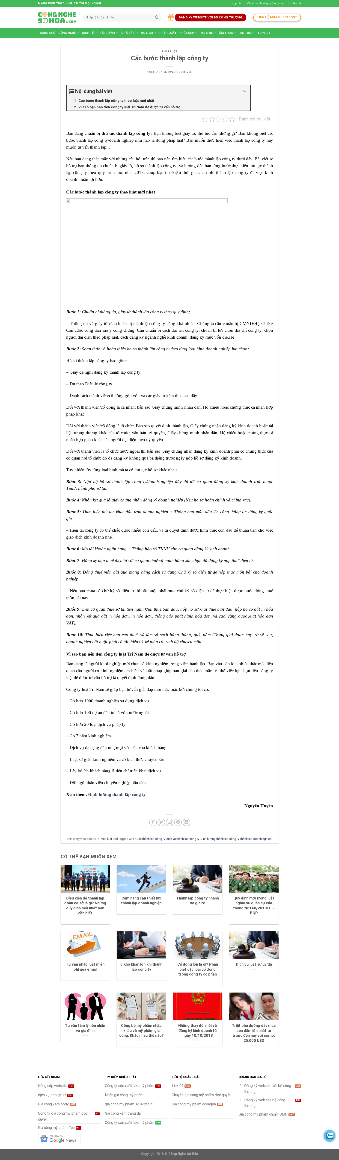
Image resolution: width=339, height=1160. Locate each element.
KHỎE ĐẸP (187, 33)
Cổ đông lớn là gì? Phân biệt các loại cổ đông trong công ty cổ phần (197, 969)
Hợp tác (237, 3)
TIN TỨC (245, 33)
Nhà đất (128, 33)
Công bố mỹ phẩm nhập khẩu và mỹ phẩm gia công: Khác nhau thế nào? (141, 1030)
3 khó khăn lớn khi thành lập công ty (141, 967)
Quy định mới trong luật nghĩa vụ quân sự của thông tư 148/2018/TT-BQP (253, 905)
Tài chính (107, 33)
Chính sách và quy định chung (266, 3)
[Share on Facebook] (153, 822)
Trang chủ (46, 33)
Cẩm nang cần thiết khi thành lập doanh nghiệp (141, 900)
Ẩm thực (226, 33)
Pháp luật (167, 33)
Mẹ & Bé (206, 33)
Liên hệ (296, 3)
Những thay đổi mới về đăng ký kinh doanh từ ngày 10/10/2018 (197, 1030)
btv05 (187, 71)
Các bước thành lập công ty (147, 839)
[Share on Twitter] (161, 822)
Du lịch (147, 33)
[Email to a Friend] (169, 822)
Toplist (264, 33)
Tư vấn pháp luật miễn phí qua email (85, 967)
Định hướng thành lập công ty (117, 794)
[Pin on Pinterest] (178, 822)
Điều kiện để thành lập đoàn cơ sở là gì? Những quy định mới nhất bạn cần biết (85, 905)
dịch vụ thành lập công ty (182, 839)
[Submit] (157, 17)
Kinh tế (88, 33)
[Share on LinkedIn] (186, 822)
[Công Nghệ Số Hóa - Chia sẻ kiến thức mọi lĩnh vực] (57, 17)
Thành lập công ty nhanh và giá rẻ (197, 900)
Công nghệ (67, 33)
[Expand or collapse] (245, 91)
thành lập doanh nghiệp (256, 839)
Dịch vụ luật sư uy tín (254, 964)
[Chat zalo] (329, 1136)
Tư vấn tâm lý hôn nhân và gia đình (85, 1028)
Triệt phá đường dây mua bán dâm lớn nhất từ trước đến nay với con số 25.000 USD (254, 1033)
